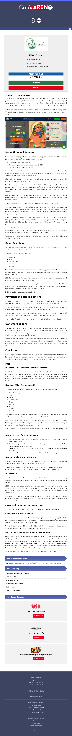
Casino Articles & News (13, 590)
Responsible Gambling (36, 725)
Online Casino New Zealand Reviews (17, 573)
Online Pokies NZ (36, 705)
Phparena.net (37, 718)
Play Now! (36, 87)
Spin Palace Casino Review (36, 707)
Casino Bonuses (11, 587)
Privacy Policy (36, 723)
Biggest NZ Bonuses (36, 696)
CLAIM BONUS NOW (38, 615)
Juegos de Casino (36, 680)
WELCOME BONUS (36, 74)
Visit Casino (36, 82)
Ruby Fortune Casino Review (36, 712)
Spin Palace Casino (12, 580)
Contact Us (36, 721)
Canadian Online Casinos (36, 682)
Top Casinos (36, 694)
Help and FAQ (36, 730)
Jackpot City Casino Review (14, 583)
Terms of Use (36, 727)
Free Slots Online (11, 577)
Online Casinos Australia (36, 684)
